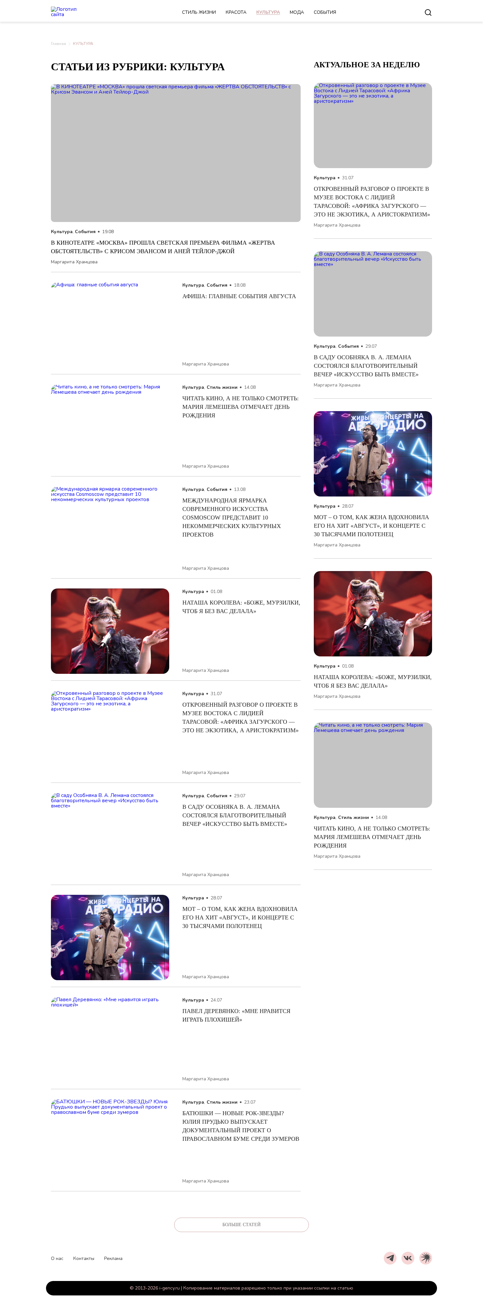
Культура (268, 12)
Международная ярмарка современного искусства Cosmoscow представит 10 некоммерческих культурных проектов (231, 517)
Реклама (113, 1258)
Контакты (83, 1258)
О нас (57, 1258)
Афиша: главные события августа (239, 296)
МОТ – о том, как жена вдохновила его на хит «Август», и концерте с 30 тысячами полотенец (240, 917)
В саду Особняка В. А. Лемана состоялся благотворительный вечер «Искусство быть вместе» (235, 815)
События (325, 12)
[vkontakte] (408, 1258)
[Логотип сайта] (72, 12)
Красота (236, 12)
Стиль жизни (199, 12)
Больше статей (241, 1224)
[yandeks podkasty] (425, 1258)
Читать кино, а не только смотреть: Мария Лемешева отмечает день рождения (240, 407)
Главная (58, 43)
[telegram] (390, 1258)
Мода (297, 12)
